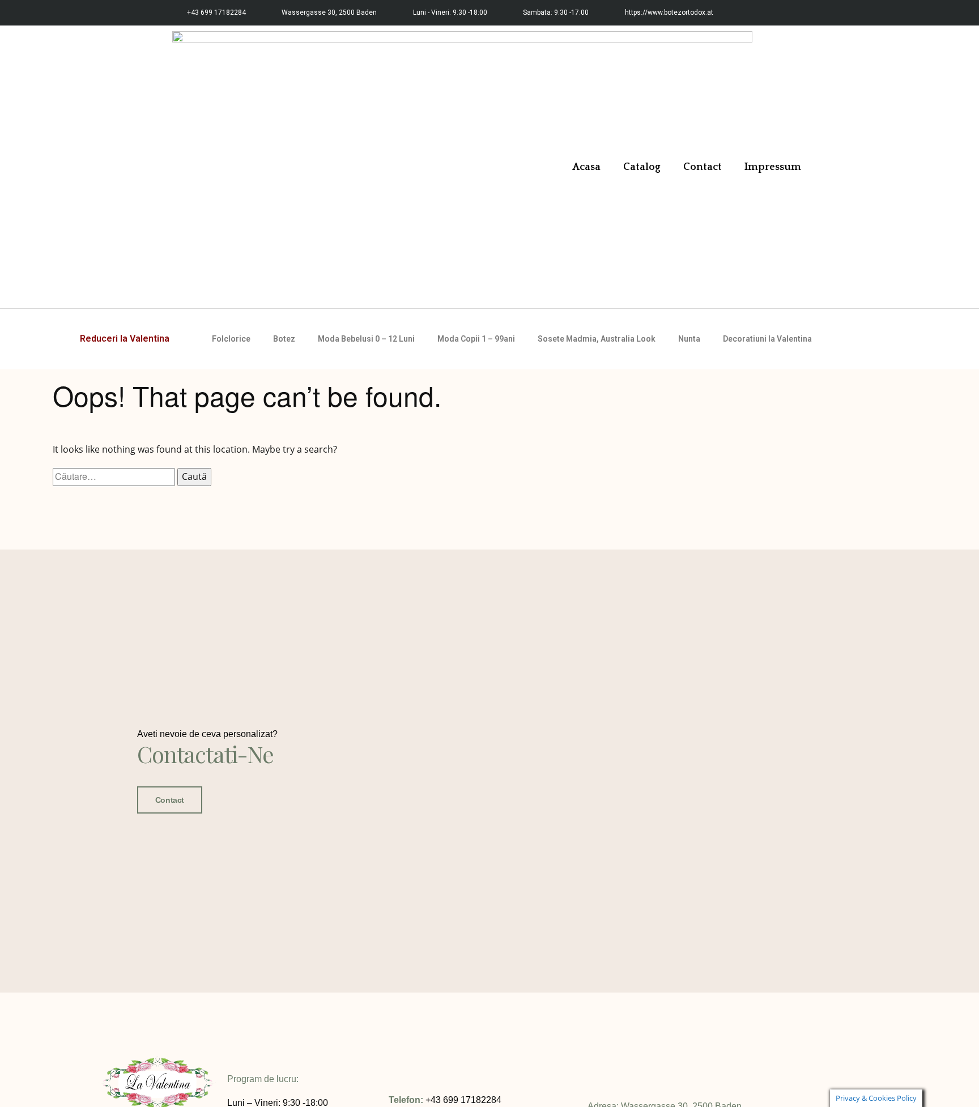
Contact (702, 167)
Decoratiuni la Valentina (767, 338)
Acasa (586, 167)
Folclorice (231, 338)
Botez (284, 338)
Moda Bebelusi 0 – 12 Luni (366, 338)
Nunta (689, 338)
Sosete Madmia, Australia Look (596, 338)
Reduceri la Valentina (124, 338)
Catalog (642, 167)
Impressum (772, 167)
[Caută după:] (115, 476)
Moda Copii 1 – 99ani (476, 338)
